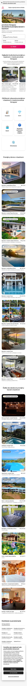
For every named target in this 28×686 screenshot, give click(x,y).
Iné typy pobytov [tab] (6, 624)
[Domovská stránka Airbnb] (3, 7)
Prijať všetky (13, 669)
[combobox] (13, 37)
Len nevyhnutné (13, 672)
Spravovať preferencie (13, 676)
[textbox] (7, 42)
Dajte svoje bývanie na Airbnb (16, 7)
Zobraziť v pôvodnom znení (9, 3)
